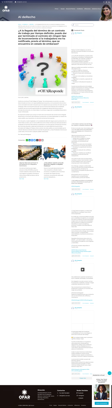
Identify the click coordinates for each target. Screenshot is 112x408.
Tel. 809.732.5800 (8, 2)
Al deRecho (80, 8)
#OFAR (73, 96)
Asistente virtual (96, 8)
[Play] (82, 269)
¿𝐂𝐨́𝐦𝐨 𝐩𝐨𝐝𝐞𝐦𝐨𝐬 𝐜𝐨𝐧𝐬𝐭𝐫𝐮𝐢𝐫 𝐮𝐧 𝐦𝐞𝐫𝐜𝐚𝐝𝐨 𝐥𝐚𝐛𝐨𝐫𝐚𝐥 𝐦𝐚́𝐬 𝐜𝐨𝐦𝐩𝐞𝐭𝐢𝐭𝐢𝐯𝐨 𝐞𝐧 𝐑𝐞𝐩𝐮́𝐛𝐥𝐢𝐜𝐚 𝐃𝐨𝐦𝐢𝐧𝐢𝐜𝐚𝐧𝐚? (53, 164)
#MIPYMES (74, 99)
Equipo (63, 8)
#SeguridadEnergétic (85, 251)
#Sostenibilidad (75, 251)
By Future (31, 405)
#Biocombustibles (76, 252)
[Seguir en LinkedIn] (109, 2)
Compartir (92, 102)
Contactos (105, 8)
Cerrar (109, 373)
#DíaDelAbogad (75, 300)
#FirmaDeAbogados (76, 370)
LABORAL (26, 97)
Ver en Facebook (86, 102)
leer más (21, 178)
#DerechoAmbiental (80, 250)
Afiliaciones (87, 8)
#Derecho (86, 97)
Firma (56, 8)
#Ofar (87, 369)
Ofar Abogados (78, 33)
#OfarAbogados (75, 186)
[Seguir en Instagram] (106, 2)
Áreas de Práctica (70, 8)
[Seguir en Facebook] (104, 2)
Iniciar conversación (101, 403)
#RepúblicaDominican (77, 97)
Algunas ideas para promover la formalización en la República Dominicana (28, 164)
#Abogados (83, 369)
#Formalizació (79, 96)
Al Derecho (70, 405)
